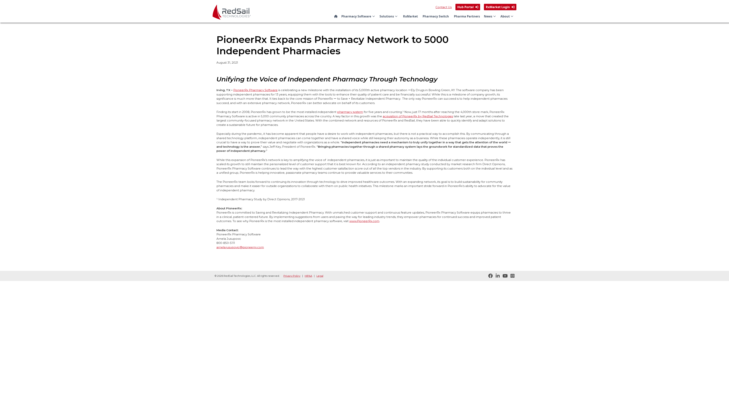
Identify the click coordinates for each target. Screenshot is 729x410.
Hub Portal (467, 7)
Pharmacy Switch (436, 16)
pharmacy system (350, 112)
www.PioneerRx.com (364, 221)
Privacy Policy (291, 275)
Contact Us (444, 7)
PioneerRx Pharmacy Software (255, 90)
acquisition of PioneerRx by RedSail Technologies (418, 116)
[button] (359, 16)
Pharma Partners (467, 16)
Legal (319, 275)
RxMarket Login (500, 7)
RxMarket (410, 16)
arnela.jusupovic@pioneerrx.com (240, 247)
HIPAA (308, 275)
